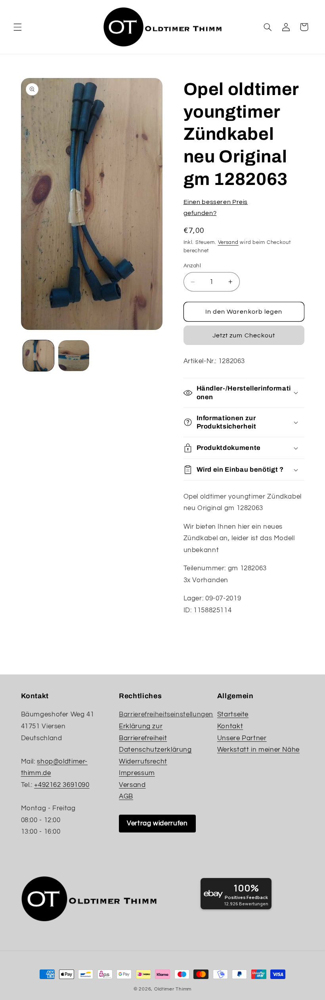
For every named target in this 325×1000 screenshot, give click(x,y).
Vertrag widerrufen (157, 823)
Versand (228, 242)
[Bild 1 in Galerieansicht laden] (38, 355)
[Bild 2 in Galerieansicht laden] (73, 355)
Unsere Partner (242, 738)
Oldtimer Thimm (172, 989)
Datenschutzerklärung (155, 749)
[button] (17, 27)
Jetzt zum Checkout (243, 335)
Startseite (233, 714)
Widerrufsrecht (143, 761)
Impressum (137, 773)
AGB (126, 796)
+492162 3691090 (61, 785)
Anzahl (192, 266)
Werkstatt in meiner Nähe (258, 749)
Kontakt (230, 726)
